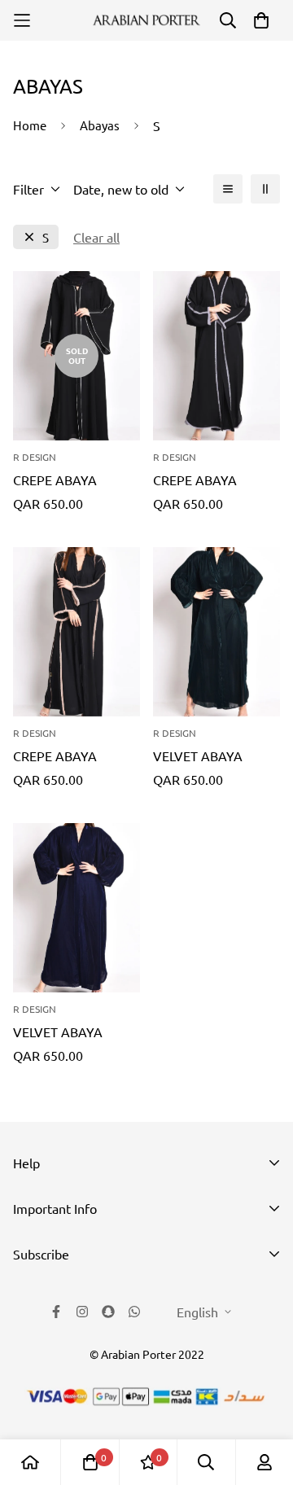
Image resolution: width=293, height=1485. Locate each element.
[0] (90, 1462)
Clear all (96, 237)
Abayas (100, 125)
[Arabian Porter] (146, 20)
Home (29, 125)
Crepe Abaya (55, 479)
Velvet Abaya (198, 755)
